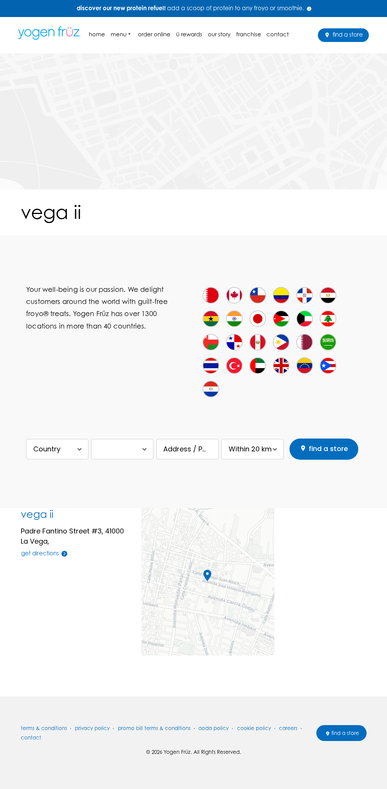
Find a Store (347, 34)
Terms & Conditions (44, 728)
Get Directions (40, 553)
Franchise (248, 34)
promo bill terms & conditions (154, 728)
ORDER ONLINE (154, 34)
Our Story (219, 34)
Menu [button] (119, 34)
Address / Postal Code (184, 448)
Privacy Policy (92, 728)
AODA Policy (213, 728)
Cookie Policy (254, 728)
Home (97, 34)
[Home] (52, 33)
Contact (277, 34)
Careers (288, 728)
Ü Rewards (189, 34)
